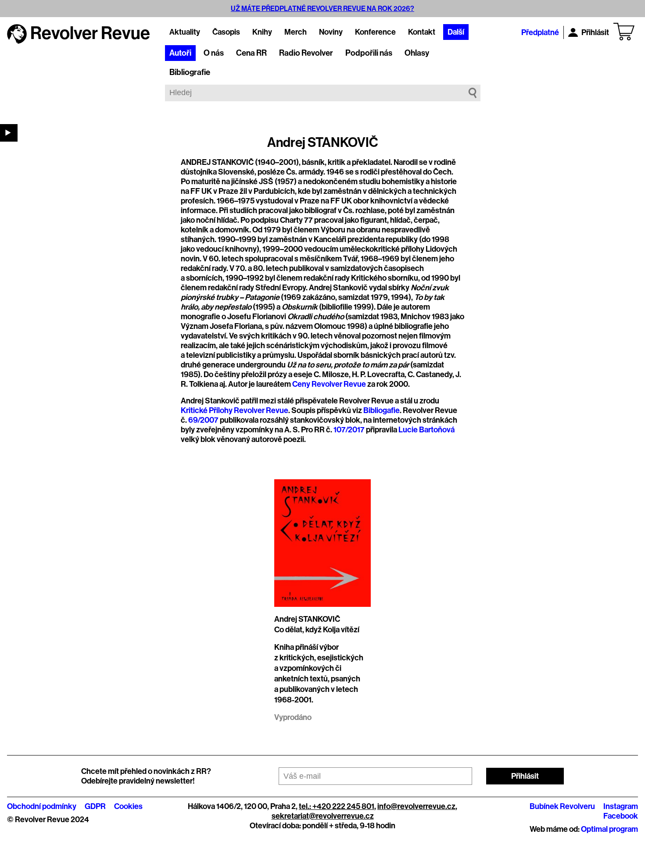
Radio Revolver (306, 53)
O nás (214, 53)
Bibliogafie (381, 410)
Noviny (331, 32)
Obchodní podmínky (41, 806)
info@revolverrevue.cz (416, 806)
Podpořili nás (368, 53)
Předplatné (540, 32)
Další (456, 32)
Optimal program (609, 829)
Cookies (128, 806)
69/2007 (203, 420)
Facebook (620, 816)
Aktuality (184, 32)
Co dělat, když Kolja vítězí (316, 629)
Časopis (226, 32)
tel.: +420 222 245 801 (336, 806)
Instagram (620, 806)
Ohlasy (417, 53)
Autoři (180, 53)
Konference (375, 32)
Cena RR (251, 53)
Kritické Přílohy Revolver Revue (234, 410)
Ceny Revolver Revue (329, 384)
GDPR (95, 806)
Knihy (262, 32)
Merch (295, 32)
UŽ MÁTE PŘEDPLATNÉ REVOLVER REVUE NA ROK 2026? (322, 8)
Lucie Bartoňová (426, 430)
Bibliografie (189, 72)
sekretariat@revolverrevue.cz (323, 816)
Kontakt (421, 32)
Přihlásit (595, 32)
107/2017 (349, 430)
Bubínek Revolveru (562, 806)
